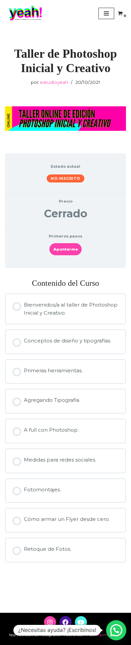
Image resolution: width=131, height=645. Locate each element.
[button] (116, 630)
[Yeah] (25, 13)
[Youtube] (81, 622)
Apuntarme (65, 249)
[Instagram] (50, 622)
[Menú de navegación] (106, 13)
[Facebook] (65, 622)
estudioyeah (54, 82)
